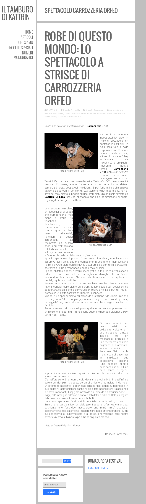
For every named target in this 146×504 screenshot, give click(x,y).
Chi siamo (25, 42)
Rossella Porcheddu (71, 110)
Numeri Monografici (23, 55)
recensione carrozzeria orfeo (99, 113)
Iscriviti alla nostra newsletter (55, 476)
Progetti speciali (20, 47)
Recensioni (98, 110)
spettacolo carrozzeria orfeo (70, 116)
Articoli (27, 37)
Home (29, 32)
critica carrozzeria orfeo (75, 113)
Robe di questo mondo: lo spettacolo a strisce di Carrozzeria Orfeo (78, 68)
